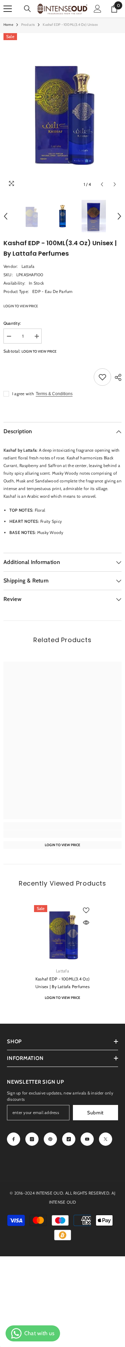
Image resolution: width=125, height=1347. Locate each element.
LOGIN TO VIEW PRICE (20, 306)
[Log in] (97, 9)
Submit (95, 1112)
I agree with (23, 393)
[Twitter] (105, 1139)
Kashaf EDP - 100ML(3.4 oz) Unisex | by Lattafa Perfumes (62, 982)
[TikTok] (68, 1139)
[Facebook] (13, 1139)
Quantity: (12, 323)
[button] (102, 184)
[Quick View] (86, 922)
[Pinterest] (50, 1139)
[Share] (116, 377)
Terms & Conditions (54, 393)
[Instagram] (32, 1139)
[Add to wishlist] (102, 377)
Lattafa (28, 266)
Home (8, 24)
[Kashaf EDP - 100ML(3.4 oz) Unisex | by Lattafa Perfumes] (62, 934)
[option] (62, 112)
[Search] (27, 9)
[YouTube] (87, 1139)
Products (28, 24)
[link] (62, 834)
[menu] (7, 9)
